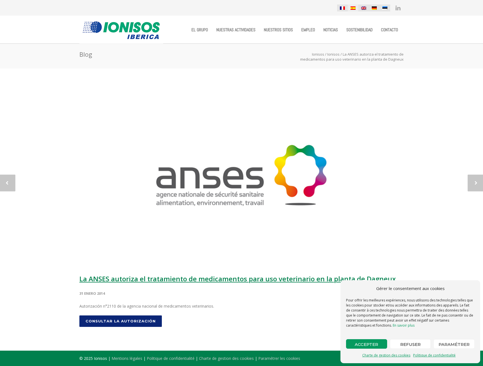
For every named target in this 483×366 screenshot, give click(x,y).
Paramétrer (454, 344)
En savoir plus (404, 325)
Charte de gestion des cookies (386, 355)
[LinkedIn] (398, 7)
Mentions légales (127, 358)
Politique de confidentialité (434, 355)
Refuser (410, 344)
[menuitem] (342, 7)
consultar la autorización (121, 321)
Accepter (366, 344)
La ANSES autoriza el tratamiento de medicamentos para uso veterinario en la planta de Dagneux (237, 278)
